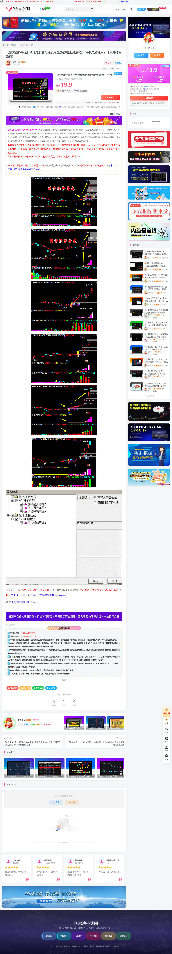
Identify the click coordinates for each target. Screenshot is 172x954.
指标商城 (108, 936)
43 (21, 724)
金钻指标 (52, 688)
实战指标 (25, 45)
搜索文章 (164, 123)
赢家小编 (16, 62)
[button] (2, 868)
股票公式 (15, 45)
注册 (123, 9)
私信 (119, 63)
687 (27, 724)
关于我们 (123, 936)
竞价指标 (93, 936)
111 (40, 724)
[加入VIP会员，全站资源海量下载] (64, 121)
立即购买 (110, 97)
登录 (117, 9)
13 (34, 724)
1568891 (102, 640)
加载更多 (150, 396)
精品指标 (26, 688)
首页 (6, 45)
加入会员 (156, 123)
